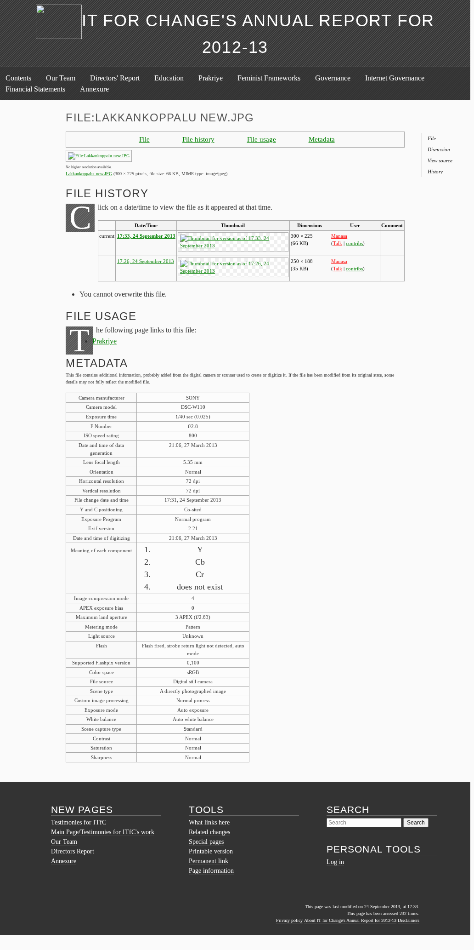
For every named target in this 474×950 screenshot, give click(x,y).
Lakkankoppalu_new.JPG (89, 173)
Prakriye (210, 78)
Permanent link (208, 861)
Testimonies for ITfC (78, 822)
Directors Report (72, 851)
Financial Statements (35, 89)
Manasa (339, 236)
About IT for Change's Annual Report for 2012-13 (350, 920)
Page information (211, 870)
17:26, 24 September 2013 (145, 261)
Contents (18, 78)
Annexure (94, 89)
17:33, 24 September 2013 (146, 236)
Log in (335, 861)
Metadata (322, 139)
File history (198, 139)
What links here (209, 822)
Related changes (209, 832)
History (435, 171)
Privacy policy (289, 920)
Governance (332, 78)
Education (169, 78)
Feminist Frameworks (268, 78)
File (144, 139)
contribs (354, 243)
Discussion (439, 149)
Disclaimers (408, 920)
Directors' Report (115, 78)
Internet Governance (394, 78)
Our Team (60, 78)
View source (440, 160)
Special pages (206, 841)
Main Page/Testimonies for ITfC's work (102, 832)
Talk (337, 243)
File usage (261, 139)
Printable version (211, 851)
